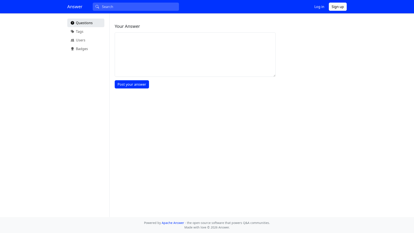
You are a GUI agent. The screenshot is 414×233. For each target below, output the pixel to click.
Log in (319, 6)
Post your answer (132, 84)
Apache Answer (173, 223)
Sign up (338, 6)
